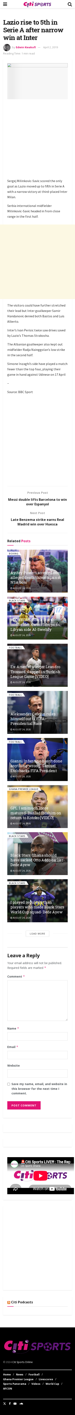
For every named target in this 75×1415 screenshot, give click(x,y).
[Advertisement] (37, 139)
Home (7, 1374)
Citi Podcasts (22, 1302)
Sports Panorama (14, 1384)
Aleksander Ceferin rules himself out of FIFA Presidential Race (32, 718)
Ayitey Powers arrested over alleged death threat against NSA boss (35, 577)
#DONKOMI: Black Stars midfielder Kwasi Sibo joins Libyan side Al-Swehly (35, 624)
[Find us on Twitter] (4, 1403)
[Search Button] (70, 4)
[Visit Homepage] (37, 4)
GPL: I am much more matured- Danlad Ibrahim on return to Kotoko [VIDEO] (35, 812)
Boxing (13, 553)
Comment (16, 976)
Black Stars (17, 600)
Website (13, 1065)
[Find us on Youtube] (15, 1403)
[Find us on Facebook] (10, 1403)
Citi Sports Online (22, 1362)
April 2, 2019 (50, 47)
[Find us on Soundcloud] (21, 1403)
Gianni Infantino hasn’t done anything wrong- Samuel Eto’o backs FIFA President (36, 765)
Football (15, 647)
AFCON (7, 1388)
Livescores (46, 1379)
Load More (37, 933)
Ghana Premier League (23, 789)
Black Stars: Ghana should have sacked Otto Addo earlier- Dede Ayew (37, 860)
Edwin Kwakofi (26, 47)
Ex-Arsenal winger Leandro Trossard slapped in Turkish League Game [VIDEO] (35, 671)
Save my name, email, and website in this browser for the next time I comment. (39, 1088)
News (19, 1374)
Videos (35, 1384)
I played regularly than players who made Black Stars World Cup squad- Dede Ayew (37, 907)
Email (12, 1047)
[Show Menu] (5, 4)
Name (13, 1028)
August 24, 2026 (21, 588)
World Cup (52, 1384)
